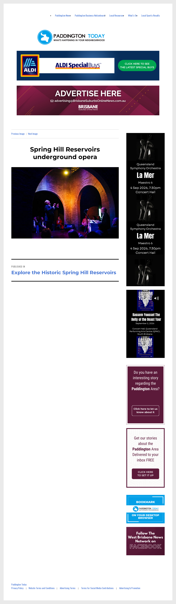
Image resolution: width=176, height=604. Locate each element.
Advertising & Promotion (129, 588)
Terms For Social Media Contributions (97, 588)
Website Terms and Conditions (42, 588)
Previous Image (18, 133)
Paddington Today (18, 584)
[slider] (148, 355)
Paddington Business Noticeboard (90, 15)
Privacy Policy (17, 588)
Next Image (33, 133)
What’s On (132, 15)
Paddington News (62, 15)
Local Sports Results (150, 15)
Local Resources (116, 15)
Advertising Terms (67, 588)
